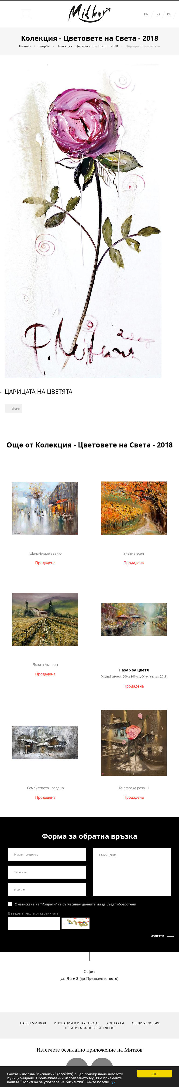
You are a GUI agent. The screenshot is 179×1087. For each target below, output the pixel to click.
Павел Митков (33, 1023)
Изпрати (158, 936)
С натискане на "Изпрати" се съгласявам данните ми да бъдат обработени (75, 904)
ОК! (155, 1074)
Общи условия (145, 1023)
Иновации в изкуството (76, 1023)
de (169, 14)
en (146, 14)
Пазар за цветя (134, 670)
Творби (44, 46)
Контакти (115, 1023)
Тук (112, 1081)
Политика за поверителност (89, 1028)
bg (157, 14)
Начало (25, 46)
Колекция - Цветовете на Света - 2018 (88, 46)
